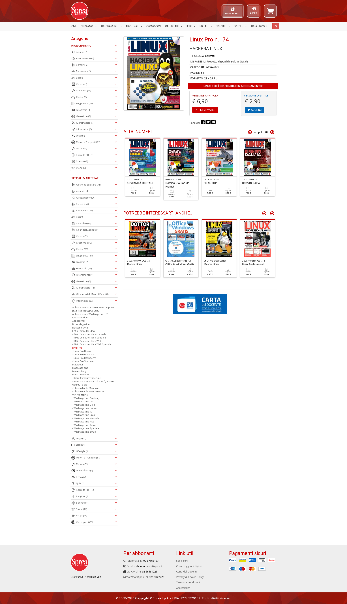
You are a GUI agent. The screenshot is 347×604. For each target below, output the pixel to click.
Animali (81, 52)
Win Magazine (80, 394)
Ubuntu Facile (79, 384)
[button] (270, 12)
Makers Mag (79, 371)
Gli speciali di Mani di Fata (92, 294)
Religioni (82, 496)
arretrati (210, 56)
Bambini (82, 64)
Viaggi (81, 515)
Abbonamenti (109, 26)
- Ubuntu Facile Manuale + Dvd (88, 391)
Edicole (258, 26)
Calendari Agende (88, 229)
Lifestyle (82, 451)
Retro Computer (81, 374)
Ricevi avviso (206, 109)
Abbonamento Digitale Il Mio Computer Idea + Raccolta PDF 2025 (93, 309)
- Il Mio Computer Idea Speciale (89, 337)
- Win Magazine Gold (83, 404)
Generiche (83, 116)
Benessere (83, 71)
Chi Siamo (87, 26)
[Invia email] (213, 123)
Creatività (83, 90)
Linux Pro (77, 347)
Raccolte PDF (84, 155)
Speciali (221, 26)
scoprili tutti (261, 132)
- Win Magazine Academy (86, 398)
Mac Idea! (77, 364)
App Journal (78, 320)
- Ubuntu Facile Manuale (85, 388)
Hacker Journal (80, 327)
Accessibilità (183, 588)
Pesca (81, 477)
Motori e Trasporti (88, 142)
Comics (81, 84)
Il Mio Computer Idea (83, 330)
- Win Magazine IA (82, 411)
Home (73, 26)
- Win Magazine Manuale (85, 418)
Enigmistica (84, 103)
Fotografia (83, 109)
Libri (189, 26)
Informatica (212, 67)
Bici (79, 77)
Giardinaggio (84, 122)
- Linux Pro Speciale (83, 361)
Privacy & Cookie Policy (190, 577)
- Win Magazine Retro (84, 425)
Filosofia (82, 262)
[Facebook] (203, 123)
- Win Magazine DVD (83, 401)
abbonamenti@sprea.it (149, 566)
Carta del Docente (187, 571)
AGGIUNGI (256, 109)
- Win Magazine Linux (83, 414)
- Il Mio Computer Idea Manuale (89, 334)
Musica (81, 148)
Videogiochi (84, 522)
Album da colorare (88, 184)
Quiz (80, 483)
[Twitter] (208, 123)
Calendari (172, 26)
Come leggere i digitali (189, 566)
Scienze (82, 161)
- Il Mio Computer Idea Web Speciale (92, 344)
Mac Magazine (80, 367)
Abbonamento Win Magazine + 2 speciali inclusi (90, 315)
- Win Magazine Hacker (84, 408)
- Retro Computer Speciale (86, 378)
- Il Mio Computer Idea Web (87, 341)
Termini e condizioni (188, 582)
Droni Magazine (81, 324)
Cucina (81, 97)
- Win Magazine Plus (83, 421)
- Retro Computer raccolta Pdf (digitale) (93, 381)
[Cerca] (275, 26)
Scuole (239, 26)
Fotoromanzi (85, 274)
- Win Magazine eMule (84, 431)
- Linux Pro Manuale (83, 354)
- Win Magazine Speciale (85, 428)
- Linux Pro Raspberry (84, 357)
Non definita (84, 470)
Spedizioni (182, 560)
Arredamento (85, 58)
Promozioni (153, 26)
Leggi (80, 135)
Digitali (204, 26)
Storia (81, 167)
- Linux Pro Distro (81, 351)
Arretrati (132, 26)
